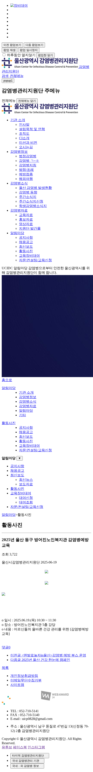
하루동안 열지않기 (21, 55)
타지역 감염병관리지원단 (28, 755)
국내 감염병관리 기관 (25, 760)
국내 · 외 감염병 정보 (25, 765)
